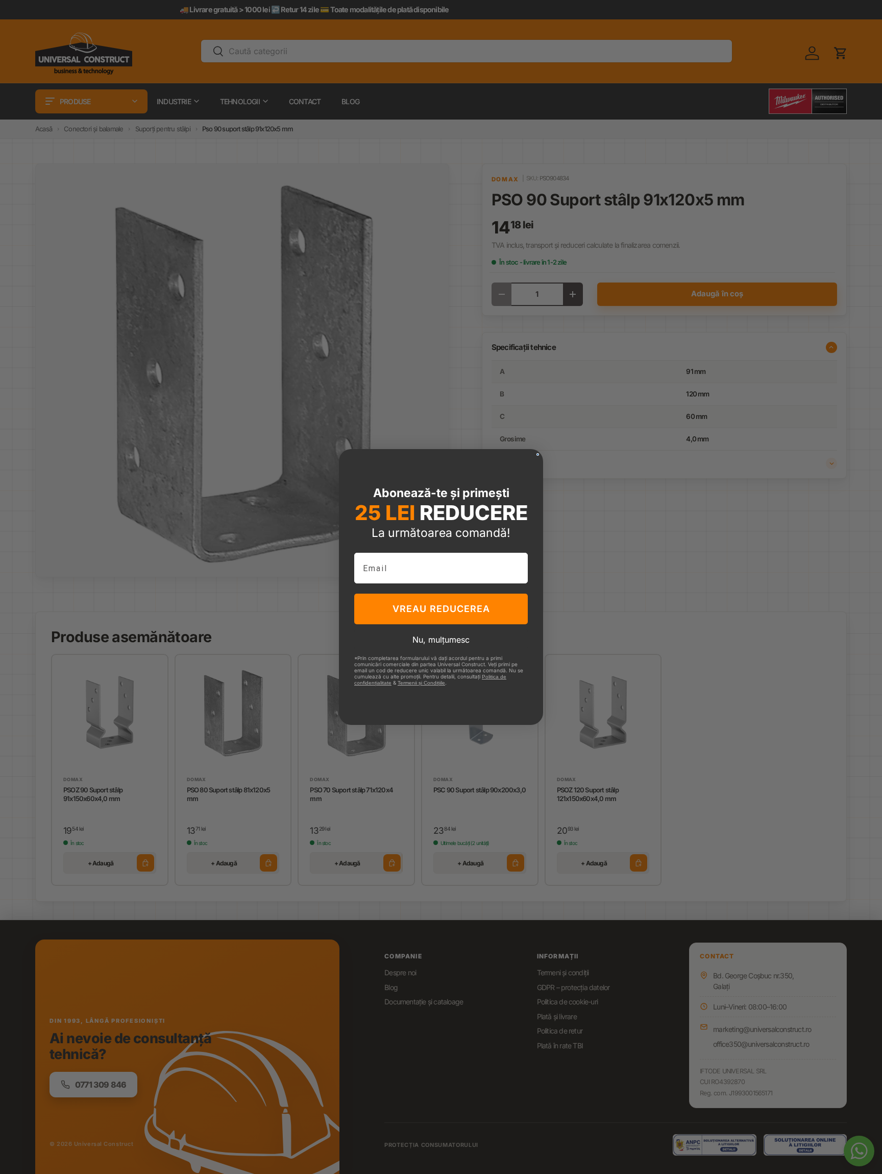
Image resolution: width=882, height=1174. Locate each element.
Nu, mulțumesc (441, 640)
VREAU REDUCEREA (441, 608)
